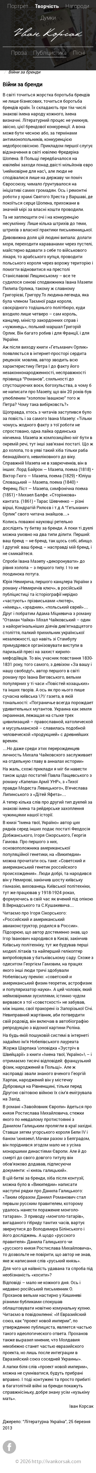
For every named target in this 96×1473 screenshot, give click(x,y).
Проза (19, 53)
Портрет (18, 6)
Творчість (47, 6)
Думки (48, 18)
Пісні (79, 53)
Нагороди (77, 6)
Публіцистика (49, 53)
